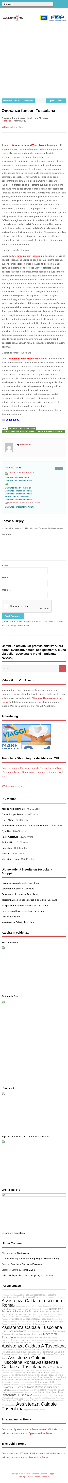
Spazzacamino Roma (40, 1433)
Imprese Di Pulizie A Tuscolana (23, 1322)
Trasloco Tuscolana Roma (43, 1343)
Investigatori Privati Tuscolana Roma (22, 1392)
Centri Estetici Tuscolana (29, 1370)
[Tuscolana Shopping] (34, 20)
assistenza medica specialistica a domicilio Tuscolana (29, 899)
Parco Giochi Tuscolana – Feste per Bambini (25, 825)
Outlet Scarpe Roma (12, 814)
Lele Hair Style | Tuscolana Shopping (21, 1275)
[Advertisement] (34, 60)
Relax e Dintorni (10, 942)
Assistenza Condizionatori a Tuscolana (31, 1319)
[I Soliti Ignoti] (34, 1002)
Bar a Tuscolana (52, 1367)
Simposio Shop (51, 1258)
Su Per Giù (7, 842)
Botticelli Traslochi (11, 1189)
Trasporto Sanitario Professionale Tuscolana (25, 905)
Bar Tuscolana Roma (14, 1331)
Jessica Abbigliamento (13, 808)
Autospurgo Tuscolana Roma (21, 1390)
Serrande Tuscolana (40, 1309)
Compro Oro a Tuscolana (52, 1306)
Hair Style (7, 848)
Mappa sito (53, 1474)
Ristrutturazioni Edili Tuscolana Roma (20, 1400)
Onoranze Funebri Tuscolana (22, 428)
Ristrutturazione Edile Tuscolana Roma (20, 1297)
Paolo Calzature (10, 836)
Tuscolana (28, 101)
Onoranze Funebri (11, 101)
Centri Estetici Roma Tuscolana (52, 1297)
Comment (7, 534)
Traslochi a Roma (38, 1457)
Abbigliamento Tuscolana (54, 1398)
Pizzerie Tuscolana (47, 1370)
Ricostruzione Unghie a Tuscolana (28, 1306)
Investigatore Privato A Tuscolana (18, 1380)
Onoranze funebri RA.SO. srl (18, 488)
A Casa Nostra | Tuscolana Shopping (21, 1258)
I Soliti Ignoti (8, 1088)
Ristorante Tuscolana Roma (18, 1387)
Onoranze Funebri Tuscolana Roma (18, 432)
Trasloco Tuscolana (10, 1295)
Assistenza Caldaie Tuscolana (29, 1406)
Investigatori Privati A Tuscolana (39, 1331)
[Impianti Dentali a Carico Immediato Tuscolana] (34, 1094)
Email (5, 577)
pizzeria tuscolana (40, 1314)
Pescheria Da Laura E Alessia (26, 1264)
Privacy (22, 1477)
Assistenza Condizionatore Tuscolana (29, 1375)
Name (5, 565)
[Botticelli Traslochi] (26, 1142)
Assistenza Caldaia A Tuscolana (34, 1345)
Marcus (5, 853)
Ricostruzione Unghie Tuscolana (48, 1385)
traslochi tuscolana (50, 1312)
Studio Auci (23, 1253)
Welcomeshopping (13, 786)
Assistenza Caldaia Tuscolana (32, 1327)
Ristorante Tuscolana (17, 1395)
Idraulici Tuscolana (19, 1354)
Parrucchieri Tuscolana (30, 1334)
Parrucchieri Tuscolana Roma (52, 1377)
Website (6, 589)
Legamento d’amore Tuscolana (18, 888)
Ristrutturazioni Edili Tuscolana (16, 1309)
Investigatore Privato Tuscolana (18, 922)
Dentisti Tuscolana (36, 1324)
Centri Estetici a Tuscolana (23, 1382)
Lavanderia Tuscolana (13, 1233)
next (60, 101)
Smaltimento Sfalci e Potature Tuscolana (23, 911)
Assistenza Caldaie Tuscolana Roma (24, 1360)
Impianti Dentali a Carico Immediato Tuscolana (26, 1136)
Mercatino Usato (10, 859)
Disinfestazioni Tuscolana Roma (34, 1317)
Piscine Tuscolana (11, 916)
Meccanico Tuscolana (46, 1340)
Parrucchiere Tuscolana (50, 1392)
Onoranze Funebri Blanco (17, 477)
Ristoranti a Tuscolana (28, 1311)
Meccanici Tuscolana (10, 1370)
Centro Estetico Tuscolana (12, 1350)
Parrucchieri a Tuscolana (36, 1372)
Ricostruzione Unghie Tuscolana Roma (28, 1398)
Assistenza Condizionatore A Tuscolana (37, 1295)
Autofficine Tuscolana (56, 1314)
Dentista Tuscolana (11, 1316)
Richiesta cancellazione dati (38, 1477)
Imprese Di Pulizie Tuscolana (36, 1410)
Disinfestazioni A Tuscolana (23, 1385)
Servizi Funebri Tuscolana (17, 497)
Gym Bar (6, 831)
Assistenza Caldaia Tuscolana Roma (32, 1303)
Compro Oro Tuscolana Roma (25, 1377)
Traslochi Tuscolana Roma (23, 1340)
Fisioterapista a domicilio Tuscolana (20, 883)
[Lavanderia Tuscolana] (34, 1196)
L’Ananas (48, 1275)
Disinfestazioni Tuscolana (12, 1373)
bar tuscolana (44, 1321)
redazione (6, 121)
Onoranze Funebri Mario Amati (19, 507)
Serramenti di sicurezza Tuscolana (20, 894)
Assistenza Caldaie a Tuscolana (30, 1364)
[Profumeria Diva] (34, 948)
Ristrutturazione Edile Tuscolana (17, 1352)
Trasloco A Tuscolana (47, 1400)
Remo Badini (28, 1269)
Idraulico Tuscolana (18, 1324)
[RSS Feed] (65, 4)
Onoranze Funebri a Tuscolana (50, 432)
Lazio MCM (8, 820)
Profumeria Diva (10, 996)
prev (51, 101)
